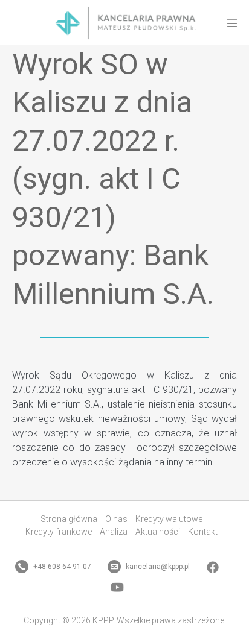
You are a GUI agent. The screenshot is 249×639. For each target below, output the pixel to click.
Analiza (114, 532)
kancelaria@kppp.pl (157, 566)
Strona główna (68, 519)
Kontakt (203, 532)
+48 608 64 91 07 (61, 566)
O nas (116, 519)
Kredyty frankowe (58, 532)
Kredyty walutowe (168, 519)
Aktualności (157, 532)
